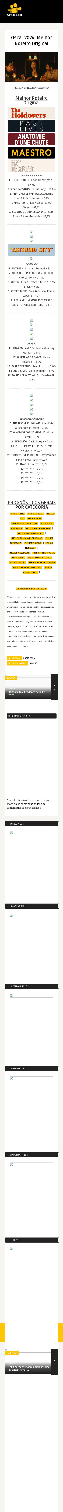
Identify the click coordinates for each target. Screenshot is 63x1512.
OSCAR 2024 (29, 658)
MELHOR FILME (17, 514)
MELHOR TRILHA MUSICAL (44, 553)
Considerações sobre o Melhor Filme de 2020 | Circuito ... (29, 1369)
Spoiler (11, 689)
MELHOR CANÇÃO (17, 562)
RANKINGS (12, 1353)
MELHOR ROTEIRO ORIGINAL (38, 528)
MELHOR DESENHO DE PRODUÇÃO (27, 538)
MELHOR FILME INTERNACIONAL (27, 567)
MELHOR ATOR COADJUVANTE (24, 523)
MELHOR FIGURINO (33, 543)
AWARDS (33, 663)
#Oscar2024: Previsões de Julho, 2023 (27, 694)
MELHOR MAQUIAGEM (19, 553)
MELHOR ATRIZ (34, 518)
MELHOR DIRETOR (35, 514)
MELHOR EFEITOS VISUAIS (39, 557)
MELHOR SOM (18, 557)
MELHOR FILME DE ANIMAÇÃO (42, 562)
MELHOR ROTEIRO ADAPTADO (30, 533)
